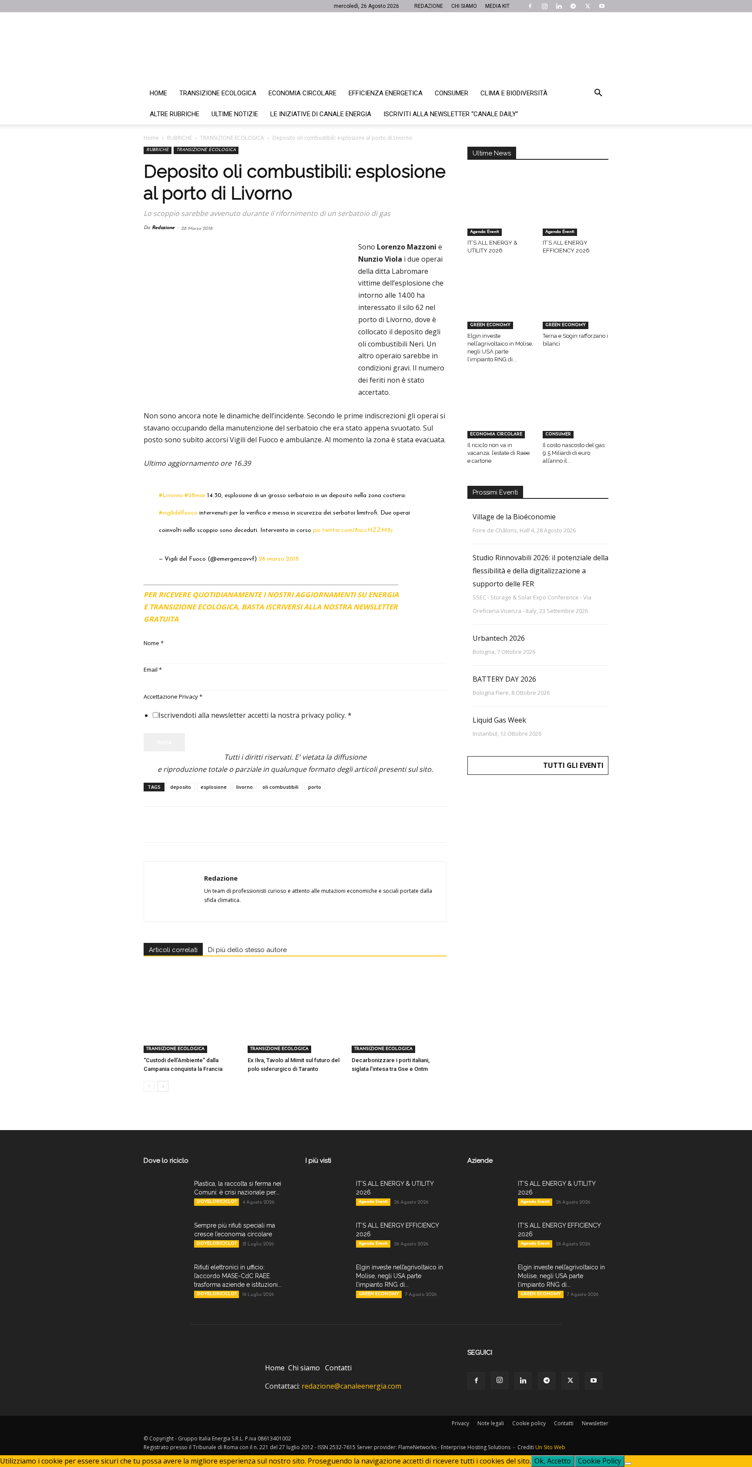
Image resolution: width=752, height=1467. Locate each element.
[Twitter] (587, 6)
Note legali (490, 1423)
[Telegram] (573, 6)
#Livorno (171, 495)
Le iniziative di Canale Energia (320, 114)
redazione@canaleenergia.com (351, 1386)
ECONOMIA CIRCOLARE (496, 434)
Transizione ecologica (217, 93)
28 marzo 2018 (278, 559)
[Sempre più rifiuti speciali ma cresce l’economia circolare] (165, 1236)
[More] (293, 824)
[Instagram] (544, 6)
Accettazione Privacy (173, 696)
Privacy (460, 1423)
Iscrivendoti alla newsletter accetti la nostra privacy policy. (255, 715)
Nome (154, 643)
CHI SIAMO (464, 6)
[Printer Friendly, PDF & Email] (422, 591)
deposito (180, 787)
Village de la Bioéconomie (514, 517)
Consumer (451, 93)
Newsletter (595, 1423)
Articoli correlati (173, 950)
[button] (598, 93)
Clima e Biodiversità (513, 93)
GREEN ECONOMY (490, 325)
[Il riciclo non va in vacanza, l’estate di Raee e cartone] (500, 415)
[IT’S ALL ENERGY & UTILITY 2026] (500, 213)
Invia (164, 742)
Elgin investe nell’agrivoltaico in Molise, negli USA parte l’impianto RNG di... (399, 1276)
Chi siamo (304, 1368)
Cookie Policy (599, 1461)
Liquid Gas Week (499, 720)
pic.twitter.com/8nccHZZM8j (353, 530)
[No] (627, 1463)
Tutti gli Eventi (573, 765)
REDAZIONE (428, 6)
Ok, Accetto (552, 1461)
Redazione (163, 227)
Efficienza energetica (386, 93)
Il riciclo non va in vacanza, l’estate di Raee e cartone (498, 453)
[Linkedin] (558, 6)
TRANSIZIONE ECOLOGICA (232, 137)
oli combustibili (280, 787)
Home (158, 93)
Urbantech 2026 (499, 638)
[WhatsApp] (212, 824)
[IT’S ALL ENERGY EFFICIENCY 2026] (576, 213)
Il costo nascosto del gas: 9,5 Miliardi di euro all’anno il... (574, 453)
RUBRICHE (179, 137)
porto (314, 787)
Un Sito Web (550, 1447)
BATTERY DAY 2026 (504, 679)
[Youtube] (601, 6)
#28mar (195, 495)
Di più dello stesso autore (247, 950)
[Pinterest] (192, 824)
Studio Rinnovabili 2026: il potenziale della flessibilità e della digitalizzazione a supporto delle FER (540, 571)
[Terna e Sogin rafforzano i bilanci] (576, 306)
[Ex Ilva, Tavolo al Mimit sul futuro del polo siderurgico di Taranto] (295, 1020)
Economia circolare (302, 93)
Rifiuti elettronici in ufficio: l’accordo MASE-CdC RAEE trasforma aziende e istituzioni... (238, 1276)
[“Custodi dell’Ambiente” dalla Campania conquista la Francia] (191, 1020)
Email (153, 669)
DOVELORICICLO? (216, 1201)
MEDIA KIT (497, 6)
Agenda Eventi (484, 231)
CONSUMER (558, 434)
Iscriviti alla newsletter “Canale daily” (450, 114)
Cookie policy (529, 1423)
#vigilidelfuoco (178, 513)
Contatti (338, 1368)
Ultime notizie (235, 114)
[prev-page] (149, 1086)
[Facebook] (530, 6)
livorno (244, 787)
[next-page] (163, 1086)
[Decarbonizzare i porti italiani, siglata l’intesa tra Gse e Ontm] (399, 1020)
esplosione (214, 787)
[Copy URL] (272, 824)
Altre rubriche (174, 114)
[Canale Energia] (376, 47)
